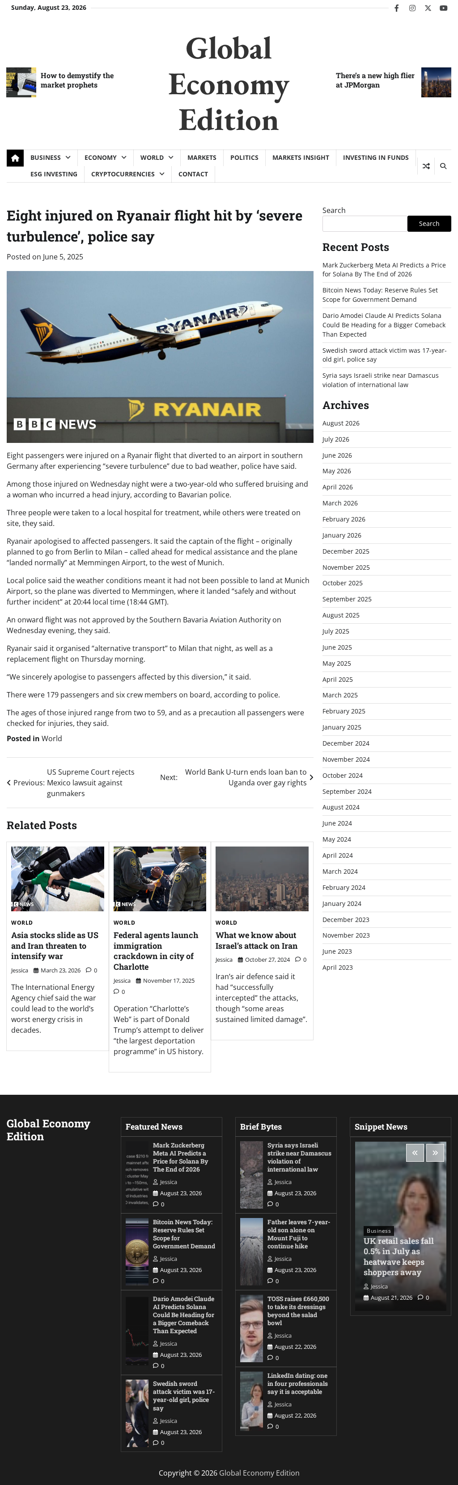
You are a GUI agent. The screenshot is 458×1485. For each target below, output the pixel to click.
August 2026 (341, 423)
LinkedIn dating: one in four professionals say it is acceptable (297, 1383)
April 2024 (337, 855)
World (152, 157)
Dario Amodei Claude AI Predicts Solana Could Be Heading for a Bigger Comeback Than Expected (383, 324)
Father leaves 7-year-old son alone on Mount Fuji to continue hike (299, 1234)
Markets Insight (300, 157)
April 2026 (337, 487)
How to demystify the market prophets (77, 80)
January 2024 (341, 903)
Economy (101, 157)
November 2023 (346, 935)
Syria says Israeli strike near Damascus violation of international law (380, 380)
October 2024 (342, 775)
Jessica (19, 970)
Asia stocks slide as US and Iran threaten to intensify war (54, 945)
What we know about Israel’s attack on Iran (257, 940)
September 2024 (347, 791)
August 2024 (341, 807)
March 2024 (340, 871)
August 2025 (341, 615)
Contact (193, 174)
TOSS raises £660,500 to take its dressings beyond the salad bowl (298, 1310)
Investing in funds (376, 157)
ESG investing (53, 174)
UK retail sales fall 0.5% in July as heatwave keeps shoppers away (399, 1256)
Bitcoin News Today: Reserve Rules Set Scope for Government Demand (380, 295)
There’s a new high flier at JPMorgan (375, 80)
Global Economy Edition (228, 83)
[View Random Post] (426, 166)
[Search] (442, 166)
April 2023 (337, 967)
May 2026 (336, 471)
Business (45, 157)
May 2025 (336, 663)
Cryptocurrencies (123, 174)
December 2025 (345, 551)
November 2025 (346, 567)
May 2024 (336, 839)
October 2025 (342, 583)
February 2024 (343, 887)
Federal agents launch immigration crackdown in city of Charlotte (156, 951)
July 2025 (335, 631)
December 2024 (345, 743)
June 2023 (337, 951)
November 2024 (346, 759)
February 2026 (343, 519)
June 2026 (337, 455)
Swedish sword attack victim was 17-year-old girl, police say (184, 1395)
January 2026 (341, 535)
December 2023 (345, 919)
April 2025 (337, 679)
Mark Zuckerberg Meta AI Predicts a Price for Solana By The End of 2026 (384, 270)
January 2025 (341, 727)
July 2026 (335, 439)
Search (334, 210)
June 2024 (337, 823)
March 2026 (340, 503)
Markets (201, 157)
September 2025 (347, 599)
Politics (244, 157)
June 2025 (337, 647)
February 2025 (343, 711)
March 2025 (340, 695)
